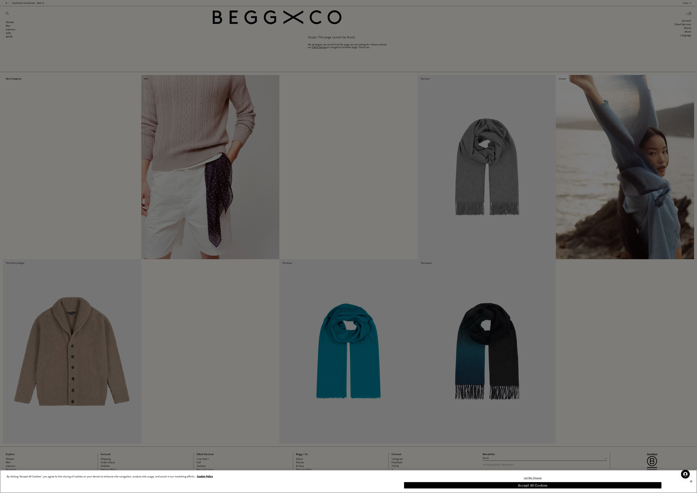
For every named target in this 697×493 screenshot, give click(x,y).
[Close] (691, 481)
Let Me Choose (533, 478)
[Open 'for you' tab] (685, 474)
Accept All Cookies (532, 485)
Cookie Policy (205, 476)
